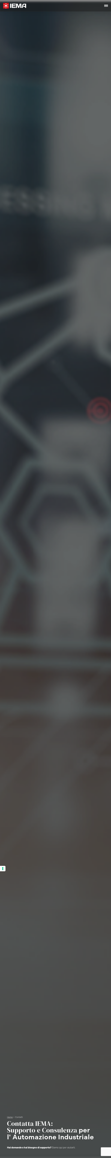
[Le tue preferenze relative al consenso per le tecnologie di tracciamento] (2, 868)
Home (10, 1117)
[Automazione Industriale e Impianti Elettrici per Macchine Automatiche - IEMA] (14, 6)
